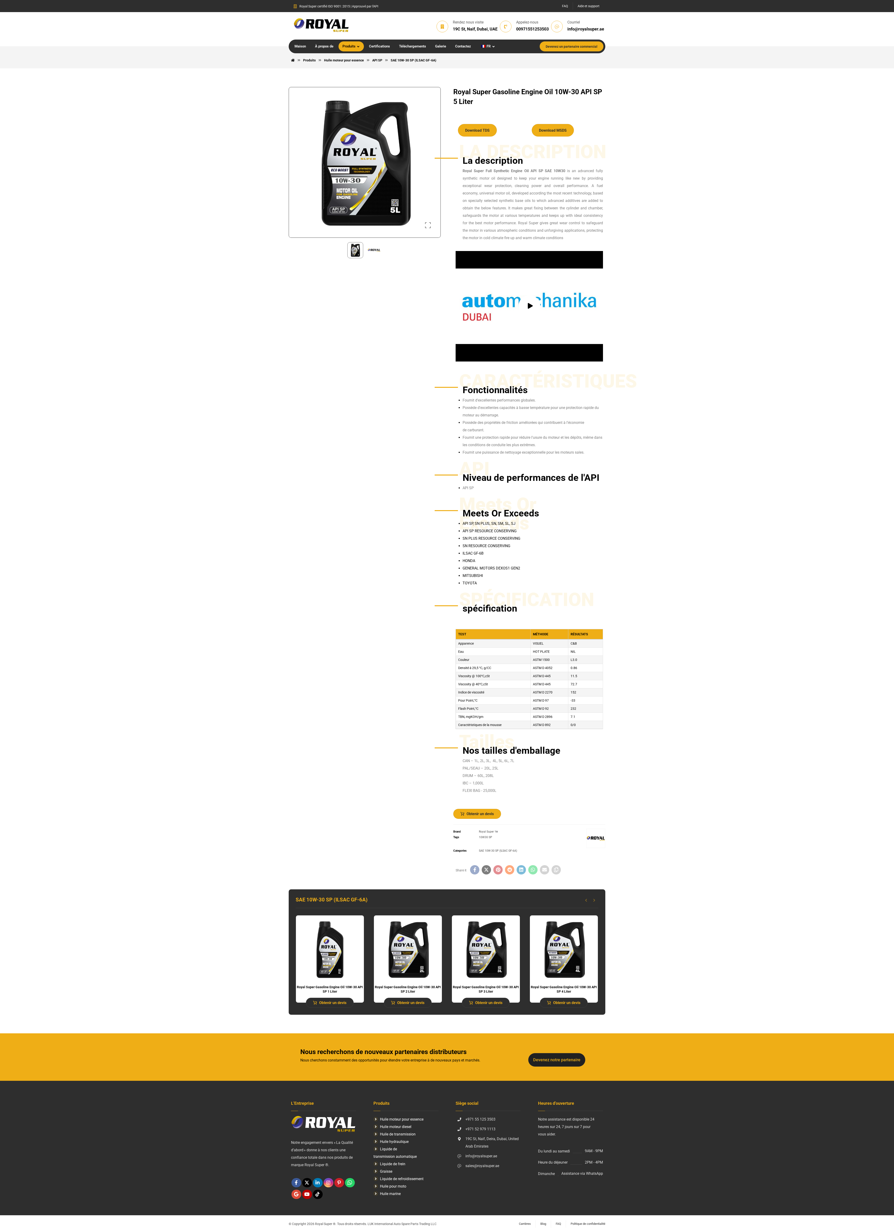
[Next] (594, 900)
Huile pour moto (393, 1186)
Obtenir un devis (480, 814)
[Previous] (586, 900)
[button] (428, 225)
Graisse (386, 1171)
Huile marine (390, 1194)
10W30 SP (485, 837)
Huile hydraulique (394, 1141)
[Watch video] (529, 306)
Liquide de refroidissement (401, 1179)
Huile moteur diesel (395, 1127)
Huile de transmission (398, 1134)
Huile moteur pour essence (401, 1119)
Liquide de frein (392, 1164)
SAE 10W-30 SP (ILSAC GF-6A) (498, 850)
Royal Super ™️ (488, 831)
